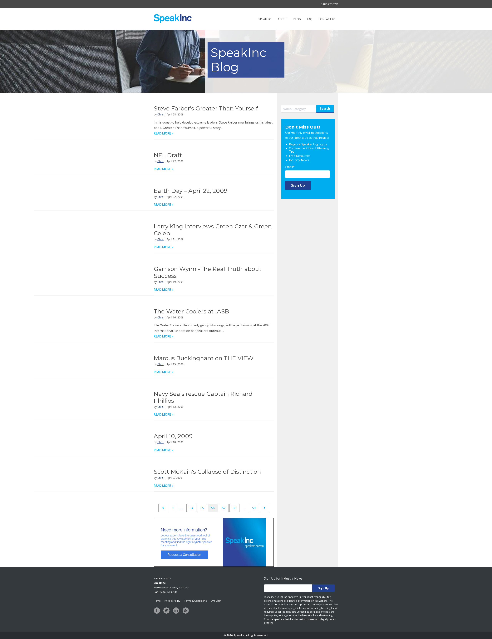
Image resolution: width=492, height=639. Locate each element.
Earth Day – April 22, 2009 (191, 190)
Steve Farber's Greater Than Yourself (206, 108)
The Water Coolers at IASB (191, 311)
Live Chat (216, 600)
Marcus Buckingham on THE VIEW (203, 358)
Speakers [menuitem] (265, 19)
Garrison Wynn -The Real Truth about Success (207, 272)
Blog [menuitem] (297, 19)
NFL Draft (168, 155)
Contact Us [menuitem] (327, 19)
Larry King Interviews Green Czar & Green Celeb (213, 230)
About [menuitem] (282, 19)
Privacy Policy (172, 600)
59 (254, 508)
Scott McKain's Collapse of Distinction (207, 471)
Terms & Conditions (195, 600)
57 (223, 508)
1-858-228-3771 (329, 4)
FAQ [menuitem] (309, 19)
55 (202, 508)
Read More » (163, 133)
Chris (160, 114)
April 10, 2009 (173, 436)
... (182, 508)
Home (157, 600)
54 (191, 508)
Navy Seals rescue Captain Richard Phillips (203, 397)
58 (234, 508)
